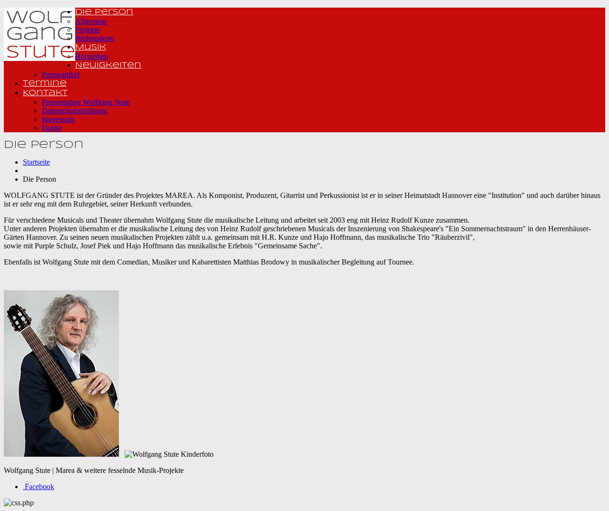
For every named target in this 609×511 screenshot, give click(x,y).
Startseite (36, 162)
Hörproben (91, 56)
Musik (90, 47)
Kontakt (45, 93)
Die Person (104, 12)
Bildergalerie (94, 38)
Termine (45, 83)
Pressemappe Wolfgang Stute (85, 102)
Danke (52, 128)
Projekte (87, 30)
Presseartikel (60, 74)
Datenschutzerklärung (75, 111)
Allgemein (91, 21)
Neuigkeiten (108, 65)
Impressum (58, 119)
